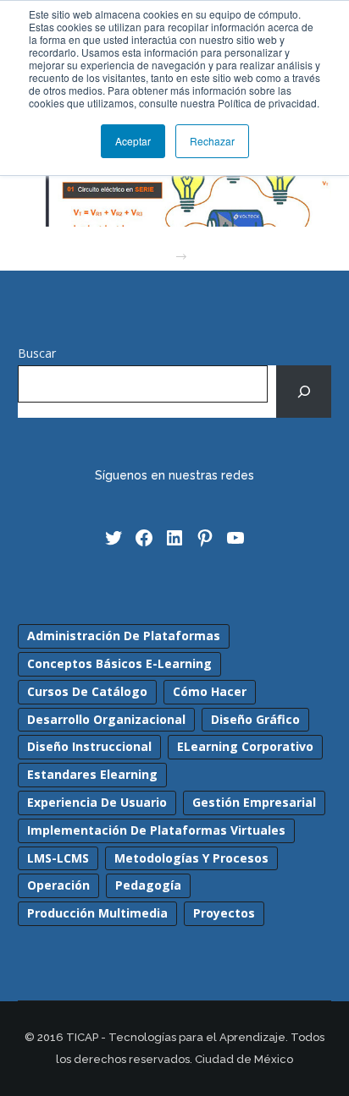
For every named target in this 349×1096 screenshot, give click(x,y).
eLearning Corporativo (245, 746)
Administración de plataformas (123, 635)
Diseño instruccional (89, 746)
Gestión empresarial (254, 802)
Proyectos (224, 913)
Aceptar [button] (133, 141)
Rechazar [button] (212, 141)
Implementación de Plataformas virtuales (156, 830)
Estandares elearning (92, 774)
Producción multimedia (97, 913)
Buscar (37, 353)
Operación (58, 885)
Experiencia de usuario (97, 802)
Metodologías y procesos (191, 858)
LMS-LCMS (58, 858)
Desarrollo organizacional (106, 719)
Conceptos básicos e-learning (119, 663)
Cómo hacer (210, 691)
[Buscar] (303, 391)
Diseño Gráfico (255, 719)
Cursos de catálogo (87, 691)
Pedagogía (148, 885)
